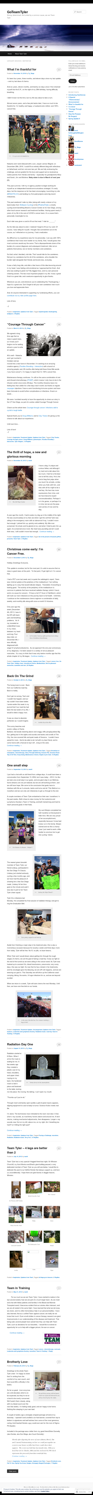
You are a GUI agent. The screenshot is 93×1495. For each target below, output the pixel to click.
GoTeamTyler (17, 11)
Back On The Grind (20, 676)
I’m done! (72, 107)
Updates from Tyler (27, 312)
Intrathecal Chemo (30, 663)
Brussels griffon (55, 537)
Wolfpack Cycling (26, 205)
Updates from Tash (27, 537)
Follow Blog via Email (77, 61)
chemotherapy (19, 753)
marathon (55, 1135)
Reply (50, 1351)
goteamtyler (37, 439)
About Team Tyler (21, 54)
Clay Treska (43, 416)
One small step (17, 765)
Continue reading (46, 531)
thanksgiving (53, 312)
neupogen (10, 388)
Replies (17, 314)
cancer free (55, 661)
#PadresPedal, (43, 205)
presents (10, 539)
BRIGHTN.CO (13, 194)
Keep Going (21, 755)
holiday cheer (19, 663)
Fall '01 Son (10, 1463)
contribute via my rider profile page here (21, 295)
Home (10, 54)
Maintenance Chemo (32, 755)
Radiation (10, 1137)
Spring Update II (74, 119)
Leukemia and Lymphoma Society (24, 1032)
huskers (9, 1032)
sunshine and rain (20, 665)
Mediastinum (41, 663)
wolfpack (10, 314)
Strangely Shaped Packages (41, 1463)
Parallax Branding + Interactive (31, 366)
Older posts (12, 1471)
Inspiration (16, 312)
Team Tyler (17, 539)
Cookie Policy (45, 1491)
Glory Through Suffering (33, 753)
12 (59, 1044)
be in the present (44, 537)
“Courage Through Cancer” (26, 324)
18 (59, 324)
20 (59, 549)
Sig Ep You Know (20, 1463)
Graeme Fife (45, 753)
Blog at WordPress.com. (31, 1487)
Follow (73, 81)
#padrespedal (43, 312)
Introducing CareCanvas (77, 95)
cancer (41, 1349)
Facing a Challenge (45, 1135)
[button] (34, 134)
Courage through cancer (15, 439)
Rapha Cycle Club (45, 755)
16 (59, 765)
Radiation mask (40, 1032)
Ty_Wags (31, 73)
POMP (30, 380)
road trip (49, 1032)
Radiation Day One (20, 1044)
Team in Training (18, 1288)
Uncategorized (37, 1030)
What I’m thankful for (21, 69)
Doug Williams (27, 416)
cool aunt (57, 1349)
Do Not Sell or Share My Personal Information (54, 1487)
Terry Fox (28, 1137)
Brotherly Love (17, 1362)
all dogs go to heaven (46, 1277)
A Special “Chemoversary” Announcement (74, 99)
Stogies (29, 1463)
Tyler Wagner (19, 441)
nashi (30, 460)
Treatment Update (26, 437)
